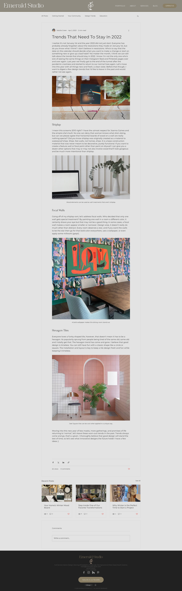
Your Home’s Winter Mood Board (56, 506)
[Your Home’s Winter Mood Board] (57, 493)
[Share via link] (69, 462)
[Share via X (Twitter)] (58, 462)
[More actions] (128, 30)
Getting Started (58, 16)
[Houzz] (93, 572)
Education (103, 16)
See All (138, 481)
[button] (138, 16)
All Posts (44, 16)
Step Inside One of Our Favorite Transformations (90, 506)
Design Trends (90, 16)
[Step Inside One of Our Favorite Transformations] (91, 493)
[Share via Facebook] (53, 462)
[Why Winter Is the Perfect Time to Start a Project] (125, 493)
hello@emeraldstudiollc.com (91, 566)
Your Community (74, 16)
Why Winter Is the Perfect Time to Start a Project (124, 506)
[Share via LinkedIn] (63, 462)
